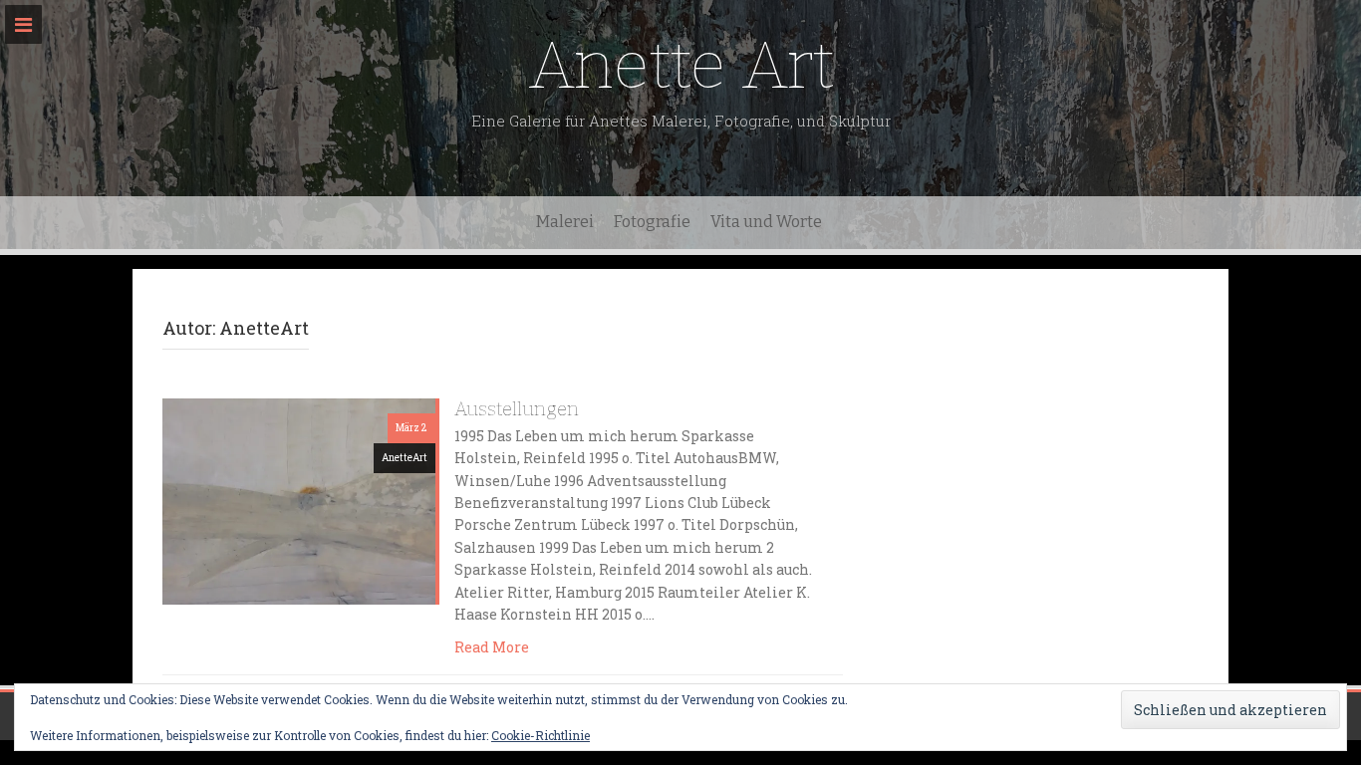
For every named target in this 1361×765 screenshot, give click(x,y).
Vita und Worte (766, 221)
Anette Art (681, 65)
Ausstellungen (516, 408)
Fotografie (652, 221)
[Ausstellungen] (298, 499)
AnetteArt (404, 457)
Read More (491, 647)
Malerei (565, 221)
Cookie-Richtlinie (540, 735)
